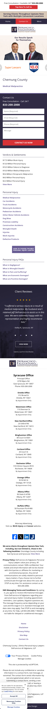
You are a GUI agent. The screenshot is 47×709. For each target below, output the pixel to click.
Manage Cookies (24, 659)
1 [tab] (15, 335)
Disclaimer (23, 627)
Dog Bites (7, 218)
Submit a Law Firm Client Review (23, 352)
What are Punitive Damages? (15, 279)
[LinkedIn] (26, 536)
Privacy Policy (24, 631)
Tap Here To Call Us (23, 7)
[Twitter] (20, 536)
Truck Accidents (10, 204)
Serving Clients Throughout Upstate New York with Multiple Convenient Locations (23, 15)
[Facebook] (14, 536)
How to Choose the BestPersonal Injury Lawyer (23, 249)
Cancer (30, 526)
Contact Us (23, 21)
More (39, 21)
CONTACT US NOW (23, 142)
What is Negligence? (11, 265)
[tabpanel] (13, 68)
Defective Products (11, 239)
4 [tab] (31, 335)
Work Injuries (8, 235)
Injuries (6, 232)
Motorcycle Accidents (12, 208)
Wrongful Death (10, 229)
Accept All (13, 696)
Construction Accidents (13, 225)
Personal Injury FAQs (13, 259)
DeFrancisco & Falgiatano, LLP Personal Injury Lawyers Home (23, 29)
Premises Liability (10, 222)
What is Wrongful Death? (13, 268)
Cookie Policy (36, 656)
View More (7, 184)
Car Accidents (9, 201)
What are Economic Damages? (16, 275)
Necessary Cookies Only (14, 702)
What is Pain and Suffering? (15, 272)
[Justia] (32, 536)
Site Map (23, 635)
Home (7, 21)
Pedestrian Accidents (12, 211)
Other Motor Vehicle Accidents (16, 215)
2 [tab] (21, 335)
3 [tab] (26, 335)
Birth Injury (18, 526)
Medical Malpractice (13, 86)
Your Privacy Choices (20, 656)
